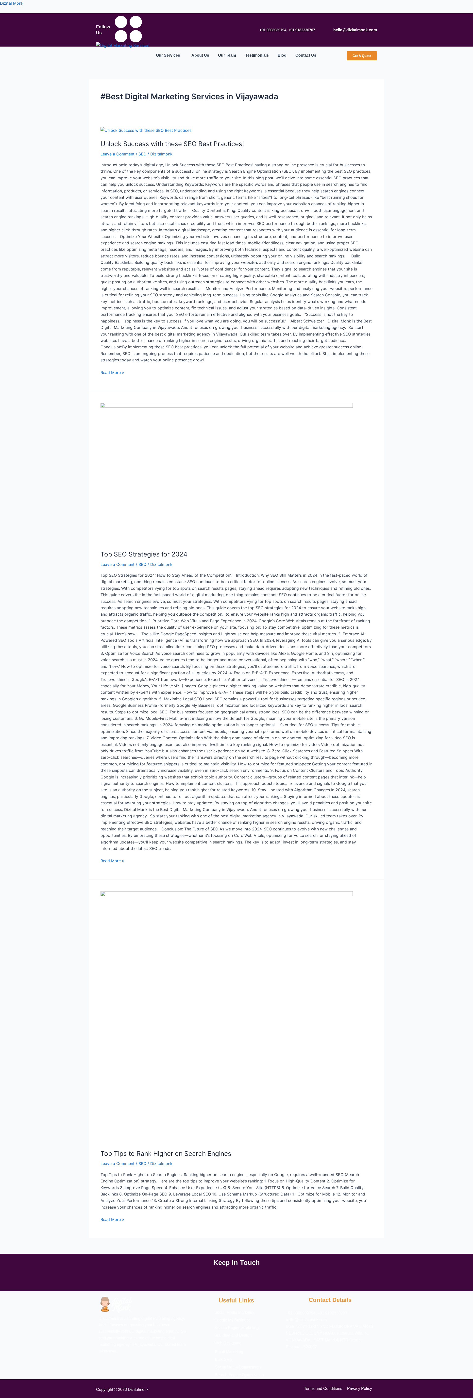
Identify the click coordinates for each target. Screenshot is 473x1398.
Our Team (227, 55)
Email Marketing (229, 1352)
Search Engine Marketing (236, 1328)
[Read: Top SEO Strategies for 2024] (227, 473)
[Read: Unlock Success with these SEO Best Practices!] (146, 130)
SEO (142, 154)
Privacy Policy (359, 1389)
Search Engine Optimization (239, 1375)
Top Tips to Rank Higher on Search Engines (166, 1153)
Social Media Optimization (238, 1367)
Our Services (168, 55)
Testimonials (257, 55)
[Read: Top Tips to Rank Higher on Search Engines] (227, 1016)
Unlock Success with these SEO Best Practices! (172, 144)
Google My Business (232, 1320)
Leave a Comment (118, 154)
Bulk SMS (223, 1360)
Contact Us (305, 55)
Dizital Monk (11, 3)
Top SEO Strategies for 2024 (144, 554)
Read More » (112, 372)
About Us (200, 55)
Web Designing (227, 1343)
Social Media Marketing (234, 1312)
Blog (282, 55)
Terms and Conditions (323, 1389)
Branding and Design (233, 1335)
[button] (169, 55)
